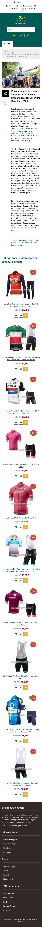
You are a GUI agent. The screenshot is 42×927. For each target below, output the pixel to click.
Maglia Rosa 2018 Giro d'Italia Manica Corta (21, 518)
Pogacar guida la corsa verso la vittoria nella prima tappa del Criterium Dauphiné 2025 (22, 55)
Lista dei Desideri (9, 906)
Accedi (18, 2)
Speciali (6, 875)
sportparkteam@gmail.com (17, 826)
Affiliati (5, 871)
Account (6, 8)
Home (7, 52)
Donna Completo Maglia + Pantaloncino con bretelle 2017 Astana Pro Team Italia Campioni (21, 358)
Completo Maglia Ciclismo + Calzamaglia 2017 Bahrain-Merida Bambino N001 (21, 305)
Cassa (22, 11)
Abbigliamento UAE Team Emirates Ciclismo (24, 244)
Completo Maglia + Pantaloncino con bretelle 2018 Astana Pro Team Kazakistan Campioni (21, 570)
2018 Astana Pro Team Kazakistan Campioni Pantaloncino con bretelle (21, 784)
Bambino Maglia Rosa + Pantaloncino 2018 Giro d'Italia (21, 465)
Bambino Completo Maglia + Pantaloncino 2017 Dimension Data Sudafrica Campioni (21, 412)
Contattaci (7, 852)
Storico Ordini (8, 898)
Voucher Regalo (9, 866)
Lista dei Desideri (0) (17, 8)
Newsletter (7, 910)
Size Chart (7, 848)
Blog (11, 52)
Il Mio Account (8, 893)
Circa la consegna (10, 844)
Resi (5, 902)
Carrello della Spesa (31, 8)
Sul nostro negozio (10, 839)
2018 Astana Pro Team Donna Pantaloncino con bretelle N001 (21, 677)
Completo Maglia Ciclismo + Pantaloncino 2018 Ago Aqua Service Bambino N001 (21, 730)
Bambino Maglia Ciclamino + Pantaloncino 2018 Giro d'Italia (21, 623)
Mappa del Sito (8, 879)
